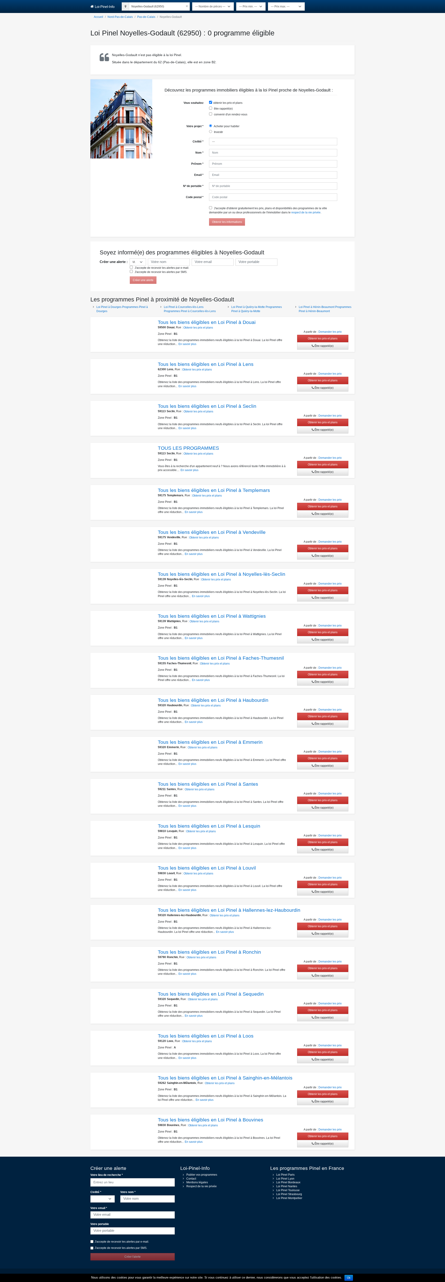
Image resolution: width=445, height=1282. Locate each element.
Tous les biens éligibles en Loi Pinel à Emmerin (210, 742)
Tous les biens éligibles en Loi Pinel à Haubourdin (213, 700)
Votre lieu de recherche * (106, 1175)
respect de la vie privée (306, 212)
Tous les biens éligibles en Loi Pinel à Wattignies (212, 616)
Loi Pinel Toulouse (288, 1190)
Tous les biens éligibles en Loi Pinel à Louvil (207, 867)
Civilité (198, 141)
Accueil (98, 17)
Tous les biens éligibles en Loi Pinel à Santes (208, 784)
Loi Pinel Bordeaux (288, 1182)
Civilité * (95, 1192)
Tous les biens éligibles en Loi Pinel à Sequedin (211, 994)
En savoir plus (187, 344)
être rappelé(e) (223, 108)
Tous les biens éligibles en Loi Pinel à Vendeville (212, 532)
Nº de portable (193, 186)
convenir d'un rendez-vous (230, 114)
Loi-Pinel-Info (104, 7)
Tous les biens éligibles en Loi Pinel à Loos (206, 1035)
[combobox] (159, 6)
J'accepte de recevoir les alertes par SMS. (160, 272)
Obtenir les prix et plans (198, 327)
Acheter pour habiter (226, 126)
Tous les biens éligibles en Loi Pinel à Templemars (214, 490)
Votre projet (194, 126)
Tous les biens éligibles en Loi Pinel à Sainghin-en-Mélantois (225, 1077)
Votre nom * (128, 1192)
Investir (218, 132)
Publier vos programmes (201, 1174)
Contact (191, 1178)
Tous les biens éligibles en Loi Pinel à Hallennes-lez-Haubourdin (229, 910)
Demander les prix (330, 331)
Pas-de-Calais (146, 17)
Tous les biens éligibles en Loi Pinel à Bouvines (210, 1119)
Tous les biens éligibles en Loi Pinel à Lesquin (209, 826)
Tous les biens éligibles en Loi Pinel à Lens (206, 364)
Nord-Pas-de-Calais (120, 17)
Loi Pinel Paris (285, 1174)
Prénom (197, 163)
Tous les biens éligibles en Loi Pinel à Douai (207, 322)
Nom (199, 152)
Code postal (194, 197)
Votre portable (99, 1224)
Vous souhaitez (193, 102)
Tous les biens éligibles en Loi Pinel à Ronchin (209, 952)
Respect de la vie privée (201, 1186)
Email (198, 175)
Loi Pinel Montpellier (289, 1198)
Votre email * (98, 1208)
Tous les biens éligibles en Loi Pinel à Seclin (207, 406)
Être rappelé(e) (324, 346)
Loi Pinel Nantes (286, 1186)
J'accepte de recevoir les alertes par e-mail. (161, 267)
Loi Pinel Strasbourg (289, 1194)
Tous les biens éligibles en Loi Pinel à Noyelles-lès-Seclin (221, 574)
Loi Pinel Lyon (285, 1178)
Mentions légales (197, 1182)
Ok (348, 1277)
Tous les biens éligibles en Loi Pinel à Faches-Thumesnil (221, 658)
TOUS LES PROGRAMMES (188, 448)
